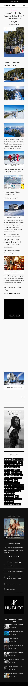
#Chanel (6, 464)
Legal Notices (7, 684)
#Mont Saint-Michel (8, 483)
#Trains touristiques (8, 501)
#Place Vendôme (8, 488)
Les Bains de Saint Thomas (12, 367)
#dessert (20, 464)
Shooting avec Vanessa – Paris (15, 666)
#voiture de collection (9, 504)
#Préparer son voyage (9, 493)
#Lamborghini (7, 475)
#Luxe (5, 477)
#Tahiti (12, 499)
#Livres (20, 475)
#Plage (15, 488)
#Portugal (18, 491)
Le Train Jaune (9, 360)
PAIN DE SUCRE (11, 589)
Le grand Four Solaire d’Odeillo (13, 387)
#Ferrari (12, 467)
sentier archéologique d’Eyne (12, 293)
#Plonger (21, 488)
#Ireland (13, 472)
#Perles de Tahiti (19, 485)
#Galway (6, 469)
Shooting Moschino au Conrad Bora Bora (17, 673)
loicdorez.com (20, 684)
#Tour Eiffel (18, 499)
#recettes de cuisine (9, 496)
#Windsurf (18, 504)
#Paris (12, 485)
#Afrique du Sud (8, 459)
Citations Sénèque (11, 565)
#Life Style (14, 475)
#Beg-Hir (20, 462)
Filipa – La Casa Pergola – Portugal (16, 659)
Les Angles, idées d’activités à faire (15, 584)
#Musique (17, 483)
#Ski (6, 332)
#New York (6, 485)
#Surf (16, 496)
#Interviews (7, 472)
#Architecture (7, 462)
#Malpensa (11, 477)
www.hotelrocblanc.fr (15, 236)
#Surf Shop (7, 499)
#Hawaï (12, 469)
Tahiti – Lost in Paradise (14, 638)
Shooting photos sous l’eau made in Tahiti (17, 631)
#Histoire (17, 469)
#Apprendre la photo (18, 459)
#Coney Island (13, 464)
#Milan (15, 480)
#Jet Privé (19, 472)
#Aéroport (14, 462)
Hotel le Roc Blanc (13, 224)
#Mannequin (18, 477)
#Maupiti (11, 480)
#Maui (5, 480)
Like (18, 24)
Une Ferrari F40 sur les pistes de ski (15, 571)
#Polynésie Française (9, 491)
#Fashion (6, 467)
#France (17, 467)
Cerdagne (14, 10)
